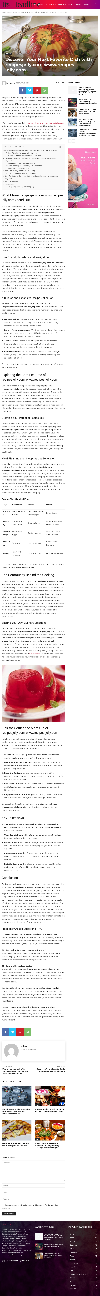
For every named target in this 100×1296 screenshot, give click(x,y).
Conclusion (9, 184)
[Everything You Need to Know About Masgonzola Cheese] (16, 1130)
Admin (12, 83)
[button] (95, 4)
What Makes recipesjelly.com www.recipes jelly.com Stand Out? (31, 150)
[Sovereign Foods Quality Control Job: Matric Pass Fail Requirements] (72, 122)
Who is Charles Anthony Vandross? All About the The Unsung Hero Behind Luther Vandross (88, 91)
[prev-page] (69, 141)
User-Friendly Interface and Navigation (22, 153)
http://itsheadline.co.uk (28, 1049)
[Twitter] (29, 90)
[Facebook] (22, 90)
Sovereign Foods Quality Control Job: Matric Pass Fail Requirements (87, 122)
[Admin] (4, 83)
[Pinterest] (37, 90)
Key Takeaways (11, 181)
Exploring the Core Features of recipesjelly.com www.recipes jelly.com (30, 159)
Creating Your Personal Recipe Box (21, 163)
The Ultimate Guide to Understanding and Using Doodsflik (88, 111)
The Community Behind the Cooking (20, 171)
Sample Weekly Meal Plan (20, 168)
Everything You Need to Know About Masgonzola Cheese (16, 1144)
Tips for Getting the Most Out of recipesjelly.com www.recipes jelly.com (31, 177)
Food (10, 12)
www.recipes (54, 195)
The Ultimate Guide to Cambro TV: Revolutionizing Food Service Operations (16, 1111)
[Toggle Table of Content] (59, 147)
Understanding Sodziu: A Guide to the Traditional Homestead (49, 1110)
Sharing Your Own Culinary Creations (22, 173)
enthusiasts (34, 653)
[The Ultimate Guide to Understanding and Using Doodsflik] (72, 112)
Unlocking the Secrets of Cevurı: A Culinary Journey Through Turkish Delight (47, 1145)
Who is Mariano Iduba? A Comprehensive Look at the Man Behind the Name (15, 1071)
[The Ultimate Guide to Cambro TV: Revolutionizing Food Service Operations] (16, 1096)
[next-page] (73, 141)
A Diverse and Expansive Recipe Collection (24, 155)
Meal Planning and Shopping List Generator (25, 166)
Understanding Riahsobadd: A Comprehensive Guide (88, 101)
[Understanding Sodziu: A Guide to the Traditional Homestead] (50, 1096)
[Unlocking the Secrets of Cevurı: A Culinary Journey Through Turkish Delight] (50, 1130)
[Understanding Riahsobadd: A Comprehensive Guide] (72, 102)
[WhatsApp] (44, 90)
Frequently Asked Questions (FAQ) (21, 187)
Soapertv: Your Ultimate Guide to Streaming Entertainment (51, 1070)
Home (4, 12)
